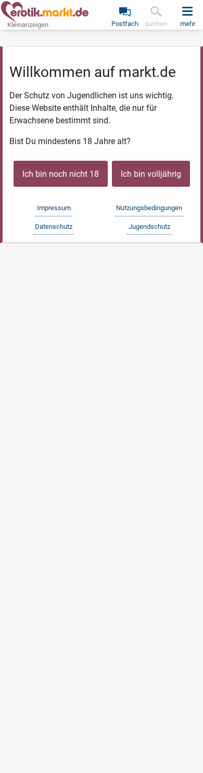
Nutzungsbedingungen (149, 208)
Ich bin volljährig (151, 174)
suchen (156, 24)
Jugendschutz (149, 226)
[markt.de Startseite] (44, 12)
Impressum (54, 208)
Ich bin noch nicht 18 (60, 174)
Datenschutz (53, 226)
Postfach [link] (124, 24)
